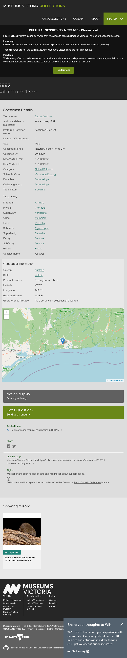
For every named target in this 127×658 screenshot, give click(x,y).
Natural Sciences (44, 169)
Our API (78, 18)
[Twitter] (14, 446)
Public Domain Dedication (87, 482)
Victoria (39, 275)
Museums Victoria (34, 6)
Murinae (39, 243)
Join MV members (35, 600)
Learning (53, 603)
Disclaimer (40, 629)
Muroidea (40, 233)
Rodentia (40, 223)
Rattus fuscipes (43, 116)
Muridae (39, 238)
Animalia (39, 202)
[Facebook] (9, 446)
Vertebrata (41, 213)
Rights (50, 629)
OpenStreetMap (116, 380)
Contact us (60, 629)
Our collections (54, 18)
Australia (39, 270)
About (95, 18)
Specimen (40, 189)
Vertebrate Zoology (45, 174)
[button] (115, 19)
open (25, 474)
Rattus (38, 248)
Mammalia (40, 218)
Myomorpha (41, 228)
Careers (52, 600)
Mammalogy (42, 179)
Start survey (78, 651)
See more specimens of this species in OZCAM (35, 430)
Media (52, 606)
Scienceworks (9, 603)
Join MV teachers (35, 603)
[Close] (121, 625)
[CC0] (9, 479)
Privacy (30, 629)
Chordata (40, 208)
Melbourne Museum (12, 600)
